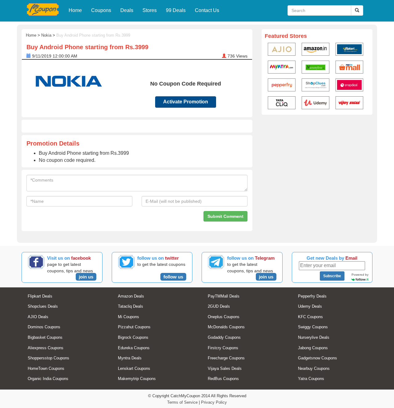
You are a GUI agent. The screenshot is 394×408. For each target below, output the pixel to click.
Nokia (46, 35)
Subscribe (332, 276)
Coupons (101, 10)
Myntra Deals (130, 358)
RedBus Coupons (223, 378)
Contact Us (207, 10)
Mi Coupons (128, 316)
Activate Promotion (185, 101)
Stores (150, 10)
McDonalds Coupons (226, 327)
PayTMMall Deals (223, 296)
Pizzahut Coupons (134, 327)
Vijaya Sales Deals (225, 368)
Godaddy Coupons (224, 337)
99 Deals (176, 10)
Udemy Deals (310, 306)
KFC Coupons (310, 316)
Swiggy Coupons (313, 327)
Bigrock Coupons (133, 337)
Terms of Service (182, 402)
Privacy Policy (214, 402)
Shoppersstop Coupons (48, 358)
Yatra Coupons (311, 378)
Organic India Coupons (48, 378)
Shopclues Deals (43, 306)
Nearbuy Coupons (314, 368)
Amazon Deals (131, 296)
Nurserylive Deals (313, 337)
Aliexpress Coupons (45, 348)
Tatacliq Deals (130, 306)
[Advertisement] (317, 165)
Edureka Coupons (134, 348)
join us (86, 276)
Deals (126, 10)
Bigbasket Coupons (45, 337)
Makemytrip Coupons (137, 378)
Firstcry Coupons (223, 348)
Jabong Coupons (313, 348)
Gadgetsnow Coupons (317, 358)
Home (75, 10)
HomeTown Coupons (46, 368)
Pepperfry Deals (312, 296)
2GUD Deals (219, 306)
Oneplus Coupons (223, 316)
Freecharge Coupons (226, 358)
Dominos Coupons (44, 327)
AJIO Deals (38, 316)
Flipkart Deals (40, 296)
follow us (173, 276)
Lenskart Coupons (134, 368)
